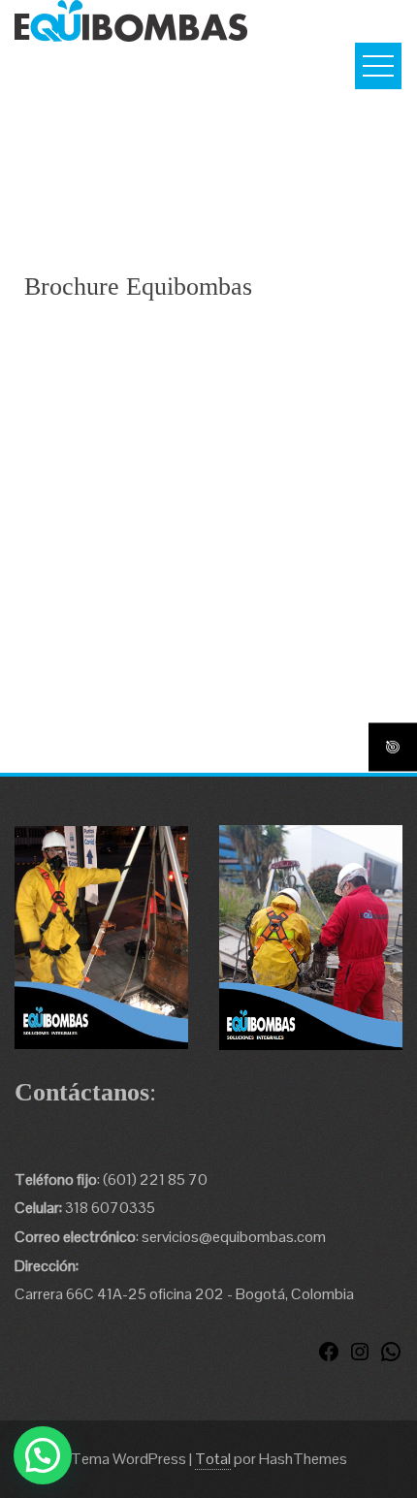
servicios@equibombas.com (234, 1237)
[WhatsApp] (390, 1358)
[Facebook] (328, 1358)
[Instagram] (359, 1358)
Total (213, 1459)
